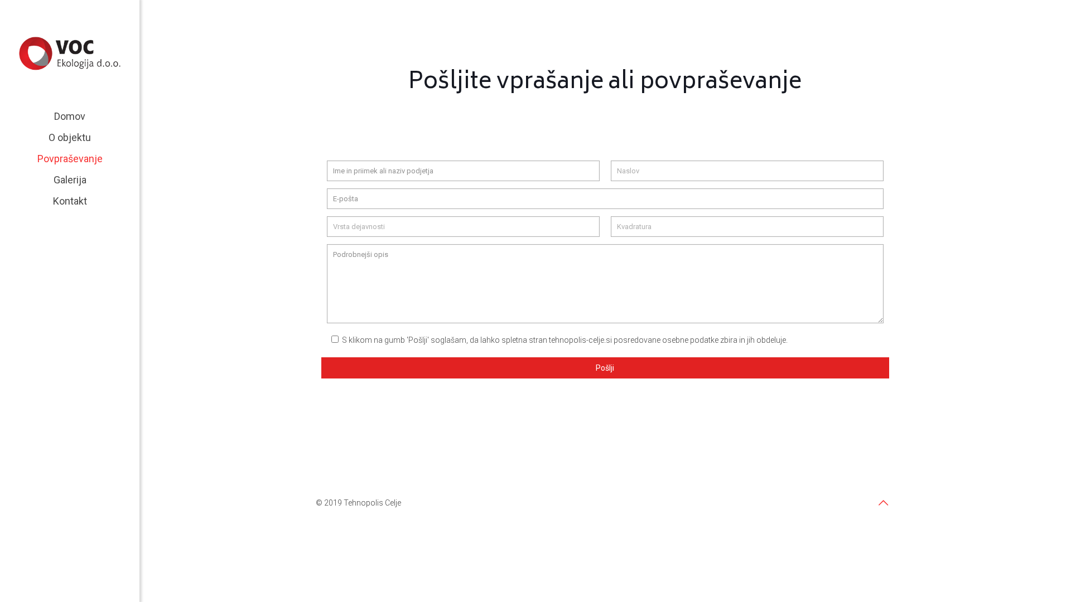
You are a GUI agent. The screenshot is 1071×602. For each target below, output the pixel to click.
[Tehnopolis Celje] (69, 53)
